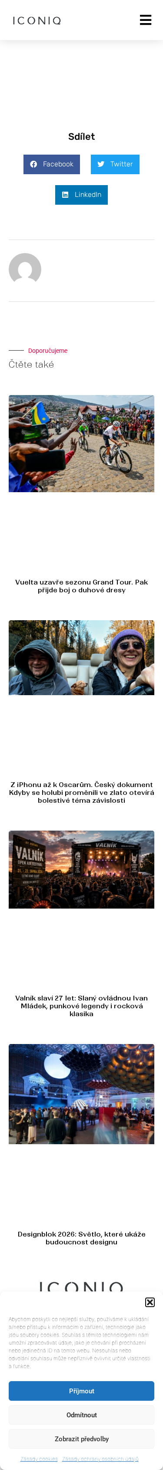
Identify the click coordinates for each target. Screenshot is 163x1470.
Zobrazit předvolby (82, 1439)
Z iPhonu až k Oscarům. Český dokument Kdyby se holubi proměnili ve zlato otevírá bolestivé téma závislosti (81, 792)
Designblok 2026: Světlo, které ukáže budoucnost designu (81, 1238)
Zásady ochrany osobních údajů (100, 1459)
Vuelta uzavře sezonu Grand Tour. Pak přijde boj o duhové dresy (81, 586)
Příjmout (81, 1391)
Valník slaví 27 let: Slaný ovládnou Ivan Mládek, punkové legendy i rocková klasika (81, 1006)
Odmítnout (82, 1415)
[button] (150, 1302)
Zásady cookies (39, 1459)
